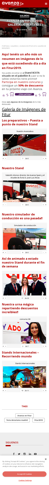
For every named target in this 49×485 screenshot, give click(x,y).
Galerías (24, 15)
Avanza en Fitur (24, 415)
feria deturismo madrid (17, 420)
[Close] (45, 459)
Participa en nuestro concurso (21, 82)
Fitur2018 (38, 420)
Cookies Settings (25, 480)
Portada (5, 46)
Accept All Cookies (24, 474)
